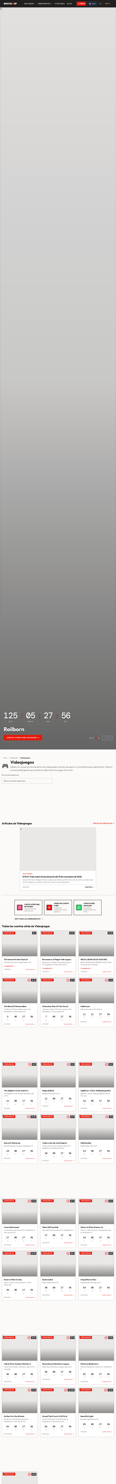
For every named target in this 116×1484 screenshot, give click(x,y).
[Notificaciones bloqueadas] (28, 980)
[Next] (110, 738)
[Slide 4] (95, 738)
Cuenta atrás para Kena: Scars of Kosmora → (31, 738)
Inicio (5, 758)
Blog (69, 4)
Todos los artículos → (103, 823)
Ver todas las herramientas (27, 919)
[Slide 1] (89, 738)
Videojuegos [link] (9, 933)
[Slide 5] (98, 738)
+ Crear (81, 4)
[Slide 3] (93, 738)
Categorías (14, 758)
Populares (60, 4)
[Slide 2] (91, 738)
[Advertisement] (58, 803)
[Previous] (104, 738)
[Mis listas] (100, 4)
